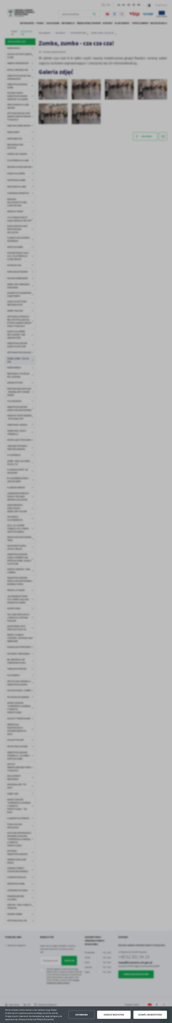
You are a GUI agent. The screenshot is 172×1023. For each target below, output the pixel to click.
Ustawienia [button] (81, 1014)
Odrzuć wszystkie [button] (114, 1014)
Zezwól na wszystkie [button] (150, 1014)
